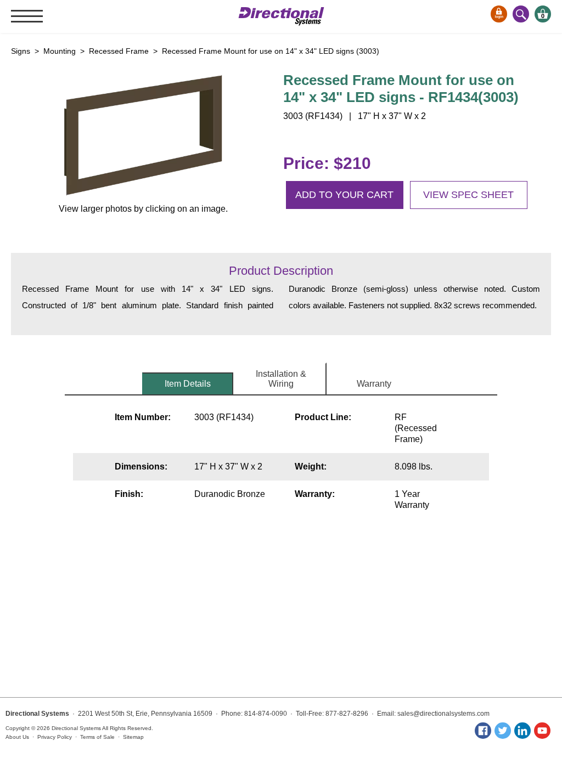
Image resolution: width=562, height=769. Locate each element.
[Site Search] (521, 13)
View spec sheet (468, 194)
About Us (17, 737)
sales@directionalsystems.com (443, 713)
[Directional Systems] (281, 16)
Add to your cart (344, 194)
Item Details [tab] (188, 383)
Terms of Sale (97, 737)
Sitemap (133, 737)
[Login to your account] (499, 13)
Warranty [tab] (374, 383)
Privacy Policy (54, 737)
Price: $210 (327, 163)
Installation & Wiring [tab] (281, 378)
